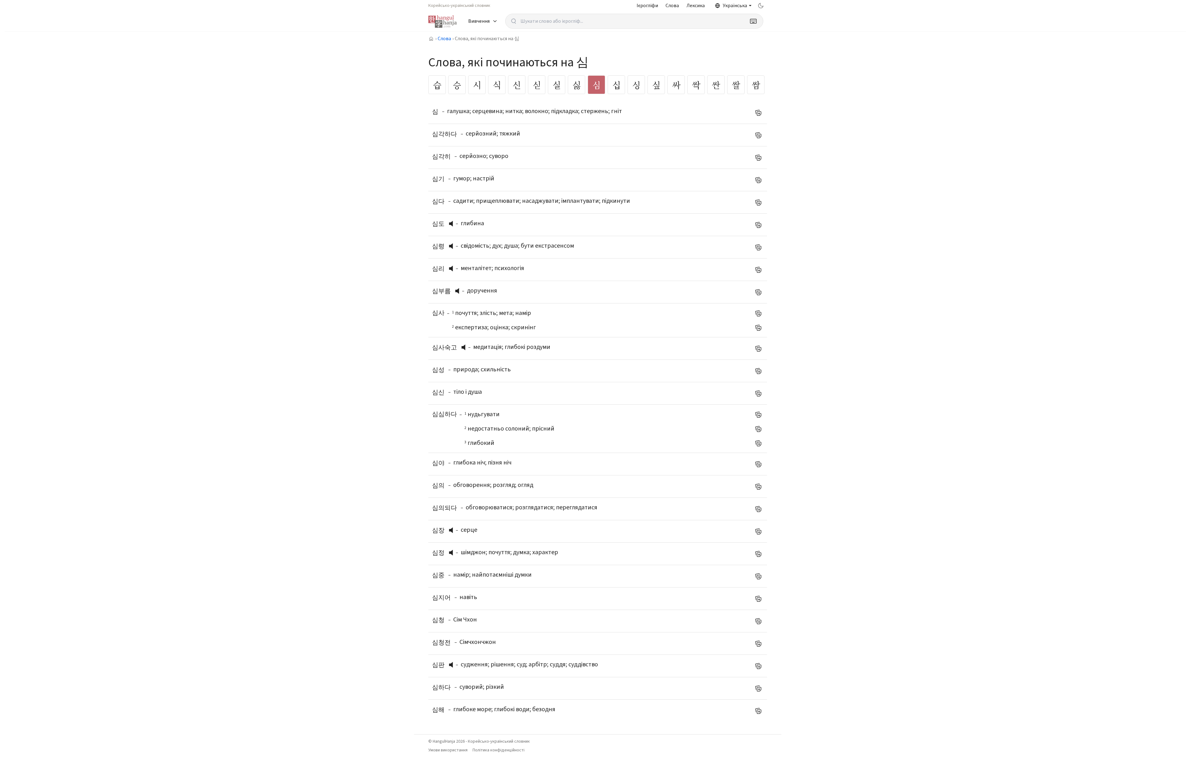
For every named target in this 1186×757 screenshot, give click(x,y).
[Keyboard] (753, 21)
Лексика (695, 5)
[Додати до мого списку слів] (758, 113)
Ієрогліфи (647, 5)
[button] (452, 224)
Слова (672, 5)
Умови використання (448, 750)
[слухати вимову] (453, 224)
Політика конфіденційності (499, 750)
